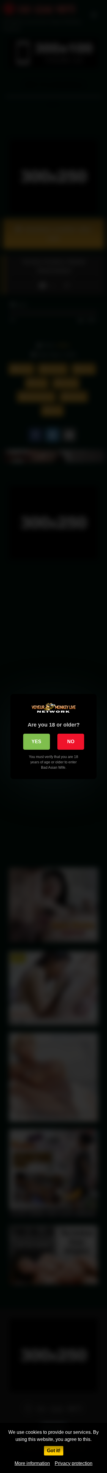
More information (32, 1463)
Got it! (53, 1450)
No (70, 741)
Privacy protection (73, 1463)
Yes (36, 741)
